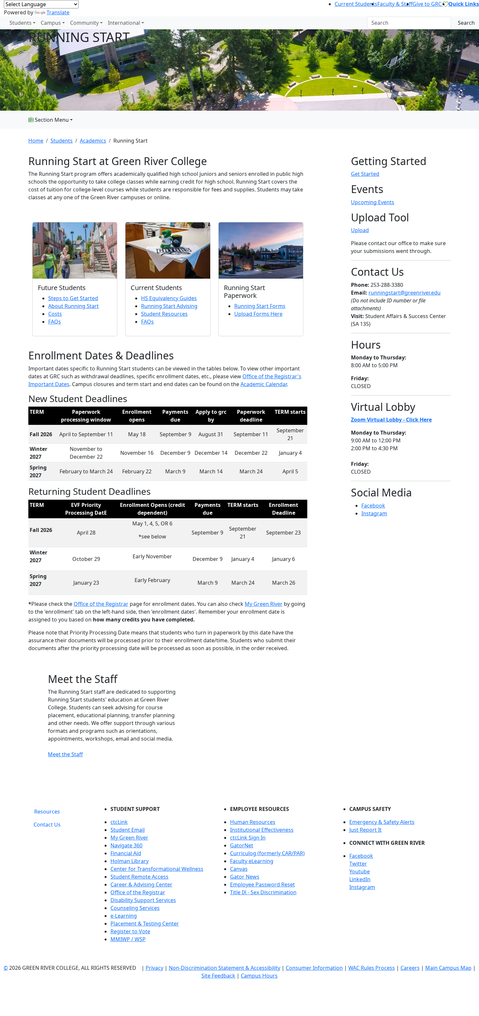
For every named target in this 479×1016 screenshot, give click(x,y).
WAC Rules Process (371, 967)
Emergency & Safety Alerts (381, 822)
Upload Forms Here (258, 313)
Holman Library (129, 861)
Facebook (373, 505)
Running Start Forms (259, 306)
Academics (93, 140)
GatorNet (241, 845)
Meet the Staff (65, 754)
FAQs (54, 321)
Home (35, 140)
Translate (58, 12)
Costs (55, 313)
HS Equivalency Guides (169, 298)
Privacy (154, 967)
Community (84, 22)
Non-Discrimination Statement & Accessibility (224, 967)
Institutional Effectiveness (262, 829)
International (124, 22)
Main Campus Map (448, 967)
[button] (400, 856)
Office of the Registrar (101, 603)
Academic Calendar (263, 384)
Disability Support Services (143, 900)
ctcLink (119, 822)
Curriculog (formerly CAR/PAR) (267, 853)
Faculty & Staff (395, 3)
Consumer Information (314, 967)
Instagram (374, 513)
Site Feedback (218, 975)
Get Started (365, 173)
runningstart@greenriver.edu (405, 292)
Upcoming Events (372, 202)
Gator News (244, 876)
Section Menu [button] (51, 119)
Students (20, 22)
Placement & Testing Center (144, 923)
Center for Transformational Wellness (156, 868)
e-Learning (123, 915)
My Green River (264, 603)
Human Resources (252, 822)
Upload (360, 230)
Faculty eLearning (251, 861)
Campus (51, 22)
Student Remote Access (139, 876)
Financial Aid (125, 853)
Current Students (356, 3)
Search (466, 22)
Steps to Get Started (73, 298)
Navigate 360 (126, 845)
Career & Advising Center (141, 884)
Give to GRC (428, 3)
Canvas (239, 868)
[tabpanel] (275, 876)
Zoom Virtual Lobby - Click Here (391, 419)
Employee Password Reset (262, 884)
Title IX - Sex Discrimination (263, 892)
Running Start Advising (169, 306)
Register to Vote (130, 931)
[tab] (47, 811)
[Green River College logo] (1, 22)
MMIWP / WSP (128, 939)
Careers (410, 967)
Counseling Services (135, 908)
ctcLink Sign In (248, 837)
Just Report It (365, 829)
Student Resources (164, 313)
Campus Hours (259, 975)
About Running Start (73, 306)
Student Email (127, 829)
